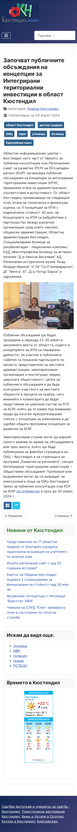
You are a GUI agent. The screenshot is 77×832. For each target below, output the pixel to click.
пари (22, 134)
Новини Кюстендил (43, 109)
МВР (16, 651)
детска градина (51, 125)
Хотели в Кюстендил (18, 821)
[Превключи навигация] (6, 35)
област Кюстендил (19, 125)
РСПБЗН (20, 666)
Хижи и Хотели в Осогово (43, 816)
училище (38, 134)
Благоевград (47, 821)
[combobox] (54, 35)
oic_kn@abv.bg (28, 491)
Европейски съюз (19, 142)
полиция (20, 656)
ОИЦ (9, 134)
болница (58, 134)
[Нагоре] (70, 824)
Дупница (20, 646)
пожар (18, 661)
